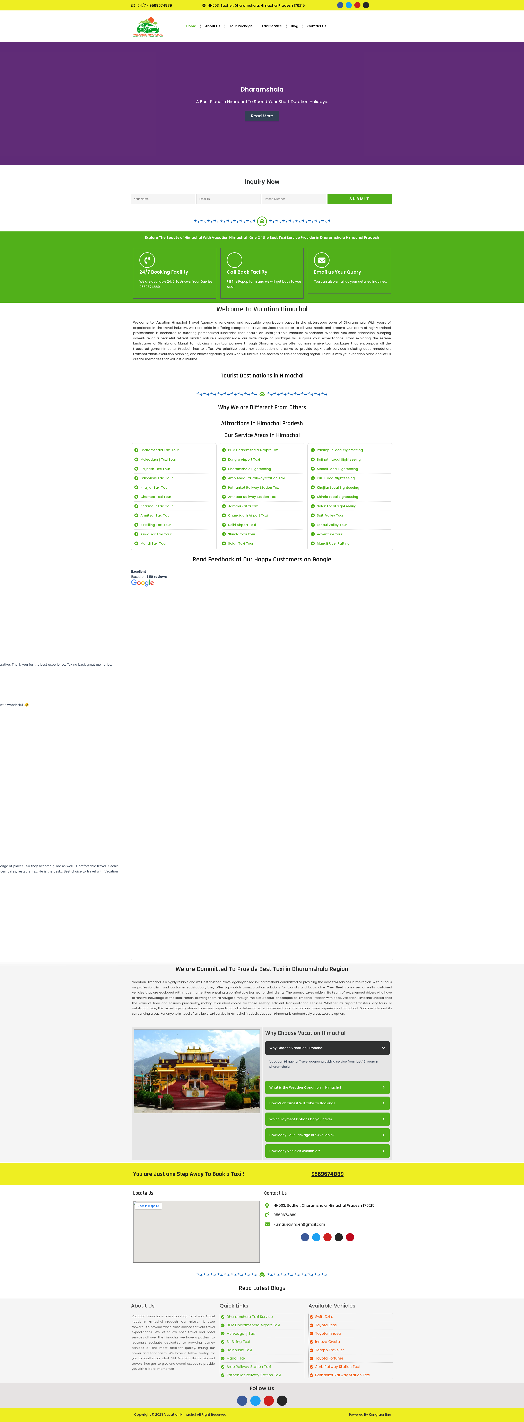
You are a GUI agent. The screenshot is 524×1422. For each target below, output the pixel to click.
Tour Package (241, 26)
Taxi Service (272, 26)
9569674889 (328, 1174)
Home (191, 26)
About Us (212, 26)
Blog (294, 26)
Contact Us (316, 26)
